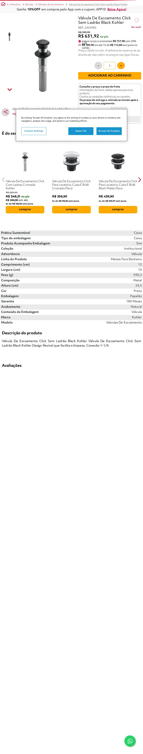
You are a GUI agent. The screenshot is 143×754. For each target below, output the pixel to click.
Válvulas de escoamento (51, 4)
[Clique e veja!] (136, 28)
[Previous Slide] (3, 179)
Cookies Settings (33, 131)
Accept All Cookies (109, 131)
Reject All (81, 131)
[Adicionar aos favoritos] (136, 20)
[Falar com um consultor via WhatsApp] (130, 741)
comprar (25, 209)
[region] (71, 125)
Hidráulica (14, 4)
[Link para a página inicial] (3, 4)
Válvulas (29, 4)
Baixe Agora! (116, 9)
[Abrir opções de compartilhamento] (5, 112)
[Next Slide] (139, 179)
